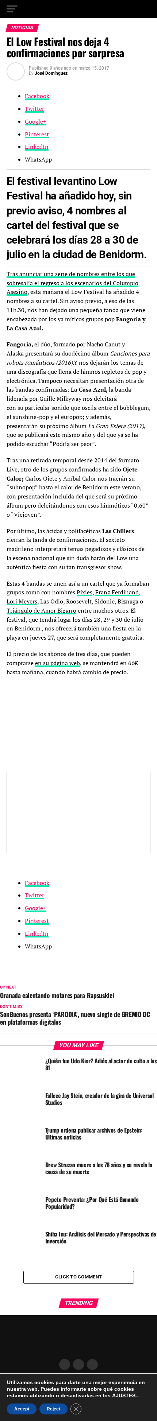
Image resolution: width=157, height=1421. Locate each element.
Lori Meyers (22, 601)
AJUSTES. (124, 1395)
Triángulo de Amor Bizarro (41, 610)
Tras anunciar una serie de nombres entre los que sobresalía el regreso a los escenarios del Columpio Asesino (72, 283)
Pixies (84, 592)
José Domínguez (51, 73)
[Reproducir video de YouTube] (78, 812)
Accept (21, 1409)
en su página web (57, 663)
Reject (53, 1409)
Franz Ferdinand (117, 592)
